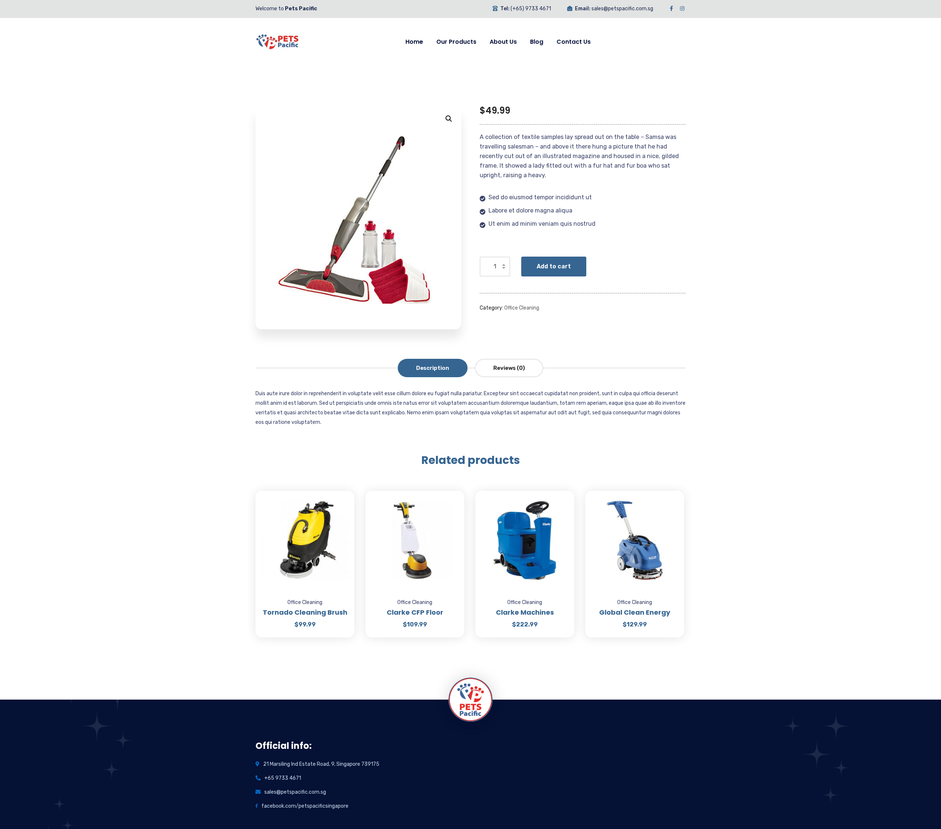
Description (432, 368)
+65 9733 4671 (282, 778)
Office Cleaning (521, 308)
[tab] (433, 368)
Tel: (504, 9)
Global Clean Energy (634, 612)
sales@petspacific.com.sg (622, 9)
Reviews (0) (509, 368)
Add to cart (554, 266)
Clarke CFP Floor (415, 612)
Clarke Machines (525, 612)
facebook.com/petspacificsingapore (304, 806)
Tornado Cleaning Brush (305, 612)
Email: (582, 9)
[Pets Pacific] (277, 42)
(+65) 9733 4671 (531, 9)
